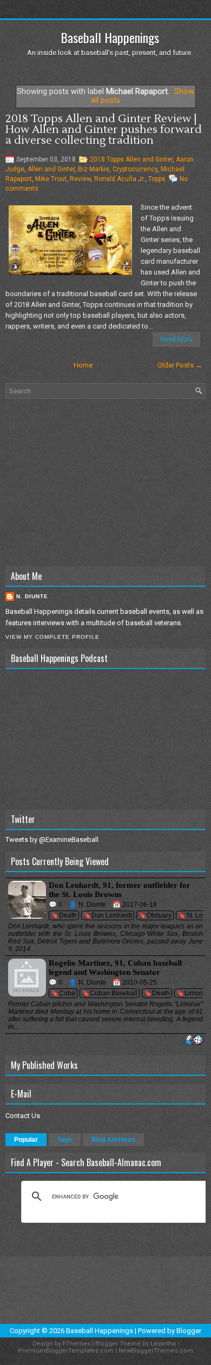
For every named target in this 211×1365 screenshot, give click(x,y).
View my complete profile (52, 637)
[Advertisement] (105, 482)
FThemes (76, 1343)
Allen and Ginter (51, 169)
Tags (64, 1139)
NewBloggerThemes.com (155, 1350)
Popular (26, 1139)
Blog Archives (113, 1139)
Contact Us (22, 1116)
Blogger (188, 1331)
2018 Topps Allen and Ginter (131, 159)
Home (83, 365)
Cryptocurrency (135, 169)
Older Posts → (179, 365)
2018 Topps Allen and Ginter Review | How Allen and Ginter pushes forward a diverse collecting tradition (103, 129)
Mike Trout (51, 179)
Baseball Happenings (110, 37)
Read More (176, 339)
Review (80, 179)
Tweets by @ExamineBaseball (51, 839)
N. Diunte (32, 596)
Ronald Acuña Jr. (119, 179)
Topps (157, 179)
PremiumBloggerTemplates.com (66, 1350)
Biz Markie (93, 169)
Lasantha (163, 1343)
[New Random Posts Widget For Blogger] (194, 1040)
